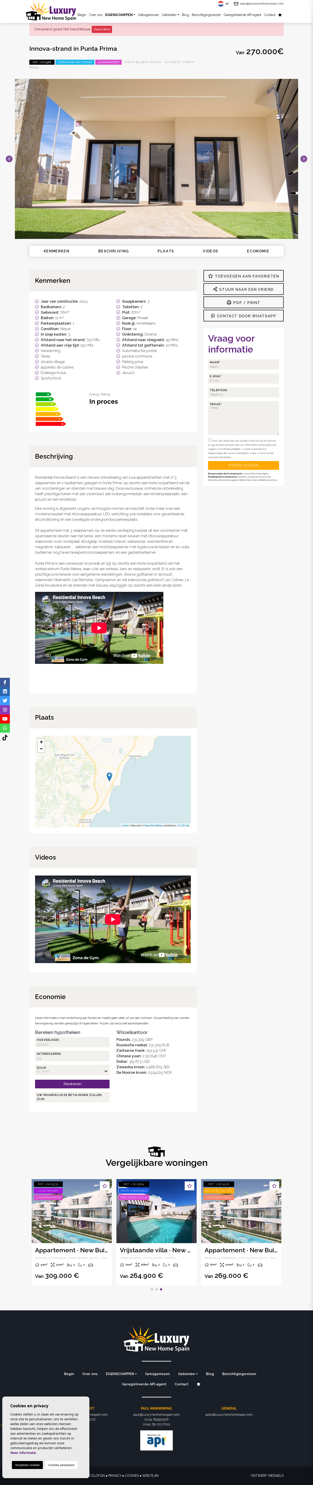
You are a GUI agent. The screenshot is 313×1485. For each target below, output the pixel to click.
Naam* (215, 362)
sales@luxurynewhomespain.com (262, 3)
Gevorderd (102, 29)
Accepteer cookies (27, 1465)
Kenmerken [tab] (56, 251)
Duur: (42, 1067)
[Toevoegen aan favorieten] (105, 1185)
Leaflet (125, 825)
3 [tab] (161, 1289)
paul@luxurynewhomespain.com (156, 1414)
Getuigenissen (148, 15)
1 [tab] (152, 1289)
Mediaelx (276, 1475)
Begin (69, 1374)
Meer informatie (23, 1452)
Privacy (114, 1475)
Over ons (95, 15)
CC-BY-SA (183, 825)
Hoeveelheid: (48, 1040)
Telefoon (218, 390)
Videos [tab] (210, 251)
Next (304, 159)
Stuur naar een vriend (246, 289)
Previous (9, 159)
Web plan (150, 1475)
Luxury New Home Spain (54, 11)
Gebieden (169, 15)
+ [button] (41, 742)
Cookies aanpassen (61, 1465)
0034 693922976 (156, 1419)
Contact (269, 15)
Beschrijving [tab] (113, 251)
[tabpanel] (72, 1232)
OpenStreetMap (153, 825)
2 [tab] (156, 1289)
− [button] (41, 749)
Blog (185, 15)
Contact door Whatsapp (246, 316)
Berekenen (72, 1084)
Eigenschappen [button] (119, 15)
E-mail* (216, 376)
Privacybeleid (232, 449)
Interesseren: (49, 1053)
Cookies (132, 1475)
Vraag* (216, 404)
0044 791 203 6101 (156, 1424)
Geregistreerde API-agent (242, 15)
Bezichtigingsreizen (206, 15)
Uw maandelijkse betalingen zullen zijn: (69, 1097)
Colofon (97, 1475)
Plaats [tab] (166, 251)
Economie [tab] (258, 251)
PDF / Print (246, 303)
